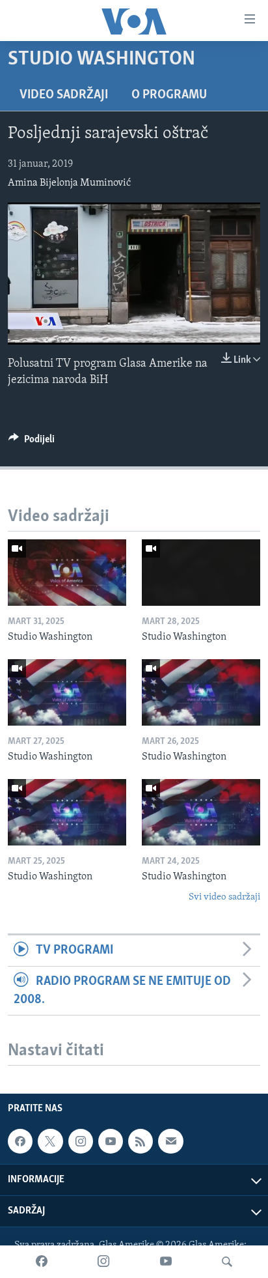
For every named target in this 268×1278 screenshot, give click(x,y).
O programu (169, 95)
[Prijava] (170, 1141)
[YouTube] (166, 1261)
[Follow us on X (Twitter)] (50, 1141)
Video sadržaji (64, 95)
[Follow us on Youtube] (110, 1141)
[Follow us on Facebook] (20, 1141)
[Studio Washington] (67, 572)
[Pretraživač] (227, 1261)
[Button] (31, 442)
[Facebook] (41, 1261)
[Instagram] (103, 1261)
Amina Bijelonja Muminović (69, 183)
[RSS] (140, 1141)
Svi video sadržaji (224, 897)
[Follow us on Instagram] (80, 1141)
